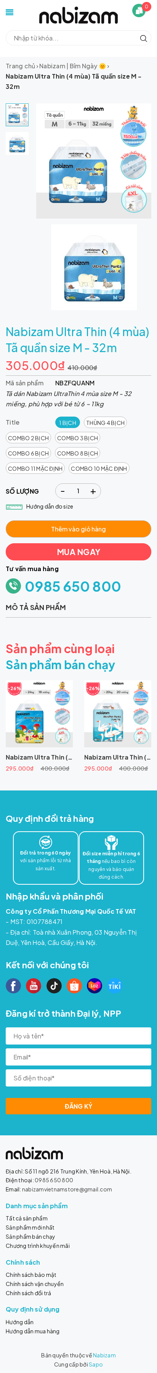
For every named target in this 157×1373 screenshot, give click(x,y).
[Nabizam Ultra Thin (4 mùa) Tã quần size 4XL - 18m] (39, 713)
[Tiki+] (114, 985)
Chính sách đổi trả (28, 1292)
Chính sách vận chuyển (35, 1283)
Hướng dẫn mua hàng (33, 1331)
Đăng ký (79, 1106)
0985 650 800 (73, 586)
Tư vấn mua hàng (32, 569)
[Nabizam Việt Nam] (78, 14)
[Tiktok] (54, 985)
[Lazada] (94, 985)
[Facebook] (13, 985)
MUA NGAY (78, 552)
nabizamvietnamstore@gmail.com (67, 1189)
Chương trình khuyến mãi (38, 1245)
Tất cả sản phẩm (27, 1218)
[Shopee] (74, 985)
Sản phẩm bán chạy (30, 1236)
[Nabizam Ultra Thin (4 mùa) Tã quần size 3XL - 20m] (117, 713)
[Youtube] (33, 985)
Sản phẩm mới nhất (30, 1227)
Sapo (96, 1364)
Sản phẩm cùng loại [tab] (60, 648)
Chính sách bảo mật (31, 1274)
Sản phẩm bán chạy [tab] (60, 664)
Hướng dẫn (20, 1321)
